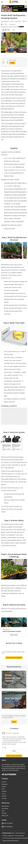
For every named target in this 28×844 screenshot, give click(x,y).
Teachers (4, 798)
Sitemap (4, 813)
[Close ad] (25, 6)
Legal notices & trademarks (10, 840)
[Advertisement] (14, 8)
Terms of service (20, 833)
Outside (4, 796)
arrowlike (5, 21)
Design (4, 786)
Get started (5, 808)
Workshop (4, 784)
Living (11, 21)
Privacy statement (8, 835)
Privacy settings (19, 835)
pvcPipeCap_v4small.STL (9, 406)
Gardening (18, 21)
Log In (14, 722)
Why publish (5, 806)
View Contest (14, 635)
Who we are (5, 815)
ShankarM (9, 733)
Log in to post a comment (14, 756)
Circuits (4, 782)
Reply (14, 751)
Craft (3, 789)
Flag (5, 747)
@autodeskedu (8, 827)
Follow (12, 63)
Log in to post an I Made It (14, 657)
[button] (2, 2)
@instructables (8, 823)
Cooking (4, 791)
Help (3, 811)
